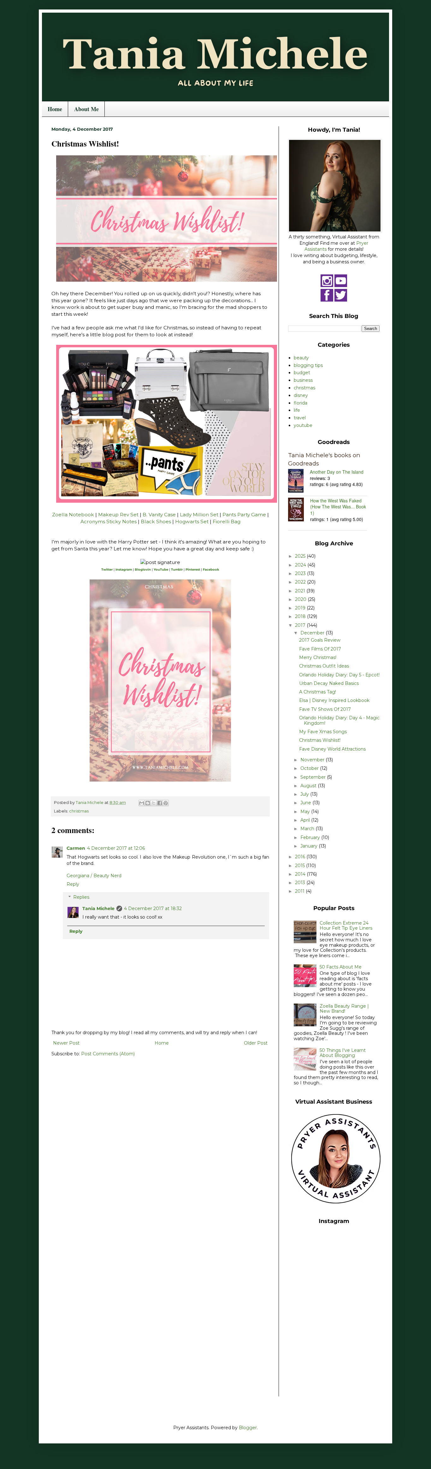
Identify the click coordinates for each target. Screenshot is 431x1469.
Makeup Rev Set (118, 515)
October (310, 768)
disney (301, 395)
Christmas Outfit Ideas (324, 666)
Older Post (256, 1043)
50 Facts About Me (341, 967)
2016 (300, 857)
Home (55, 109)
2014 (301, 874)
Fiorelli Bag (226, 522)
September (313, 777)
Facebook (211, 569)
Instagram (123, 569)
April (305, 820)
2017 (301, 625)
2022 (301, 582)
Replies (81, 897)
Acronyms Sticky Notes (108, 522)
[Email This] (142, 803)
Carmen (76, 848)
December (313, 633)
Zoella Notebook (73, 515)
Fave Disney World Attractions (332, 749)
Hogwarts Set (192, 522)
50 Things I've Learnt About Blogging (343, 1052)
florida (300, 403)
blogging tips (308, 365)
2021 (300, 591)
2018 (301, 616)
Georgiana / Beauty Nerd (94, 875)
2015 (300, 865)
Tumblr (177, 569)
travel (300, 418)
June (306, 803)
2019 (301, 608)
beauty (301, 358)
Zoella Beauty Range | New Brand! (344, 1008)
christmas (79, 811)
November (313, 760)
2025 (301, 556)
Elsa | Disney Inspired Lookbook (334, 700)
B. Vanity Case (159, 515)
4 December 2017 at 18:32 (153, 908)
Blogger (248, 1427)
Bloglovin (143, 569)
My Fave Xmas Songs (323, 731)
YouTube (161, 569)
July (305, 794)
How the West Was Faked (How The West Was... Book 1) (338, 506)
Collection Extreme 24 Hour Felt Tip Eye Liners (346, 925)
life (297, 410)
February (310, 837)
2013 (300, 882)
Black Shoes (156, 522)
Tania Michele (98, 908)
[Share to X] (154, 803)
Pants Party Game (244, 515)
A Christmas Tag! (317, 692)
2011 (300, 891)
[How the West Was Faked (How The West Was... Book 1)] (299, 510)
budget (302, 372)
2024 (301, 565)
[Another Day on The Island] (299, 481)
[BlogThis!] (148, 803)
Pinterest (193, 569)
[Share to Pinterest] (165, 803)
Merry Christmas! (317, 657)
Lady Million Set (199, 515)
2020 (301, 599)
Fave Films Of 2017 (320, 649)
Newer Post (66, 1043)
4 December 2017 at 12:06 (116, 848)
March (308, 828)
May (305, 811)
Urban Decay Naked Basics (329, 683)
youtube (303, 425)
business (303, 380)
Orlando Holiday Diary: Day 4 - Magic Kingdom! (339, 720)
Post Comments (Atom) (108, 1054)
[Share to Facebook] (159, 803)
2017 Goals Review (319, 640)
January (309, 846)
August (309, 785)
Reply (73, 884)
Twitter (107, 569)
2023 (301, 573)
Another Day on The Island (336, 472)
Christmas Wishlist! (319, 740)
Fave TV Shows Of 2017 (325, 709)
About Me (86, 109)
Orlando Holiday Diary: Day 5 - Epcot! (339, 675)
